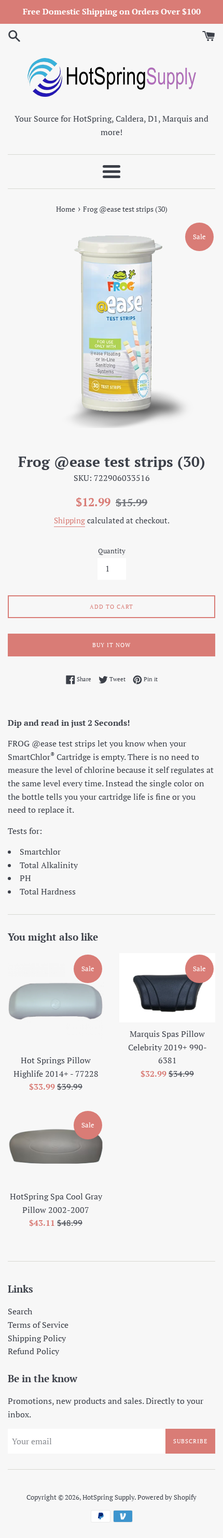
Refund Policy (33, 1351)
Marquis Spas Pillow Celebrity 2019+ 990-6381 (167, 1047)
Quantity (112, 551)
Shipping (69, 520)
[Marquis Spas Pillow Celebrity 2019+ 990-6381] (167, 987)
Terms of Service (38, 1324)
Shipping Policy (37, 1338)
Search (20, 1311)
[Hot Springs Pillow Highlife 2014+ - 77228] (56, 1001)
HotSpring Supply (108, 1497)
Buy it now (111, 645)
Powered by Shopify (167, 1497)
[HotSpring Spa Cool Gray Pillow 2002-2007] (56, 1147)
